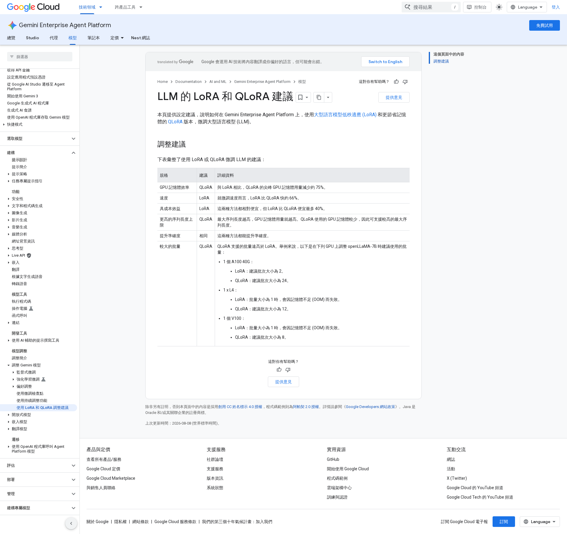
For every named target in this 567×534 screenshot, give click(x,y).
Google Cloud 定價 (103, 468)
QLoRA (175, 122)
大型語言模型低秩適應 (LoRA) (345, 114)
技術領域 (87, 7)
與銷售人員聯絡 (101, 487)
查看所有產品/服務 (104, 459)
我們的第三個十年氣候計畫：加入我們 (237, 521)
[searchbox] (39, 56)
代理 (54, 37)
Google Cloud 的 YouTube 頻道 (475, 487)
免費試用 (544, 25)
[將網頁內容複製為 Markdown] (319, 97)
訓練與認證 (337, 497)
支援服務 (215, 468)
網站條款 (140, 521)
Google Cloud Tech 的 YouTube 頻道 (480, 497)
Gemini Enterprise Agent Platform (65, 25)
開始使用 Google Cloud (348, 468)
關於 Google (98, 521)
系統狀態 (215, 487)
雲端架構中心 (339, 487)
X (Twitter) (457, 478)
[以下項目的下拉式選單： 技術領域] (102, 7)
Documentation (188, 81)
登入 (556, 7)
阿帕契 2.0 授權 (306, 406)
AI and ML (218, 81)
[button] (38, 124)
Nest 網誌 (140, 37)
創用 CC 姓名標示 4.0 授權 (240, 406)
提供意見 (394, 97)
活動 (451, 468)
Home (162, 81)
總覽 (11, 37)
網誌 (451, 459)
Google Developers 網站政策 (370, 406)
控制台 (480, 7)
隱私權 (120, 521)
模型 (73, 37)
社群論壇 (215, 459)
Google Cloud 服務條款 (175, 521)
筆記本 (93, 37)
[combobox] (431, 7)
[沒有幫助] (405, 81)
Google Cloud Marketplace (111, 478)
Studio (32, 37)
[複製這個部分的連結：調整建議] (192, 144)
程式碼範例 (337, 478)
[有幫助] (396, 81)
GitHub (333, 459)
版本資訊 (215, 478)
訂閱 (504, 521)
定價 (114, 37)
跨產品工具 (125, 7)
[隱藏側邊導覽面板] (71, 523)
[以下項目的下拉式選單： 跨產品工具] (143, 7)
